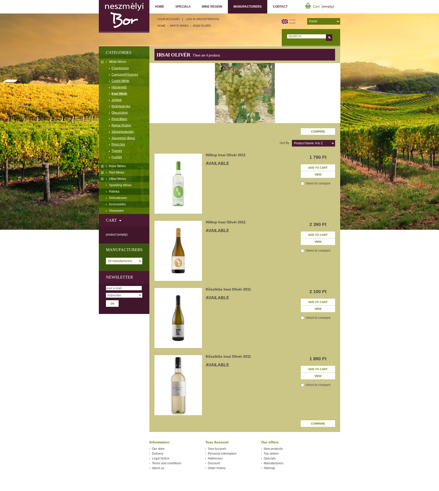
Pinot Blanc (119, 119)
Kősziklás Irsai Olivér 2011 (228, 289)
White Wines (117, 62)
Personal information (222, 453)
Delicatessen (118, 198)
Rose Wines (117, 166)
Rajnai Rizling (121, 125)
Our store (158, 449)
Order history (217, 468)
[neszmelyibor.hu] (124, 16)
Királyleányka (121, 106)
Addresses (215, 458)
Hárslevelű (119, 87)
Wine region (212, 6)
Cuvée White (120, 81)
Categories (118, 52)
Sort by (284, 143)
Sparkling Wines (120, 185)
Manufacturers (245, 7)
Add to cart (318, 167)
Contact (280, 6)
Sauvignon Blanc (123, 138)
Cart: (317, 6)
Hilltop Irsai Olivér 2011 (226, 155)
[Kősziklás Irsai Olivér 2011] (178, 318)
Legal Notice (160, 458)
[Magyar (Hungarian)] (292, 21)
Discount (214, 463)
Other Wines (117, 179)
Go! (329, 37)
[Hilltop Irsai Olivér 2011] (178, 184)
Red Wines (116, 172)
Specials (183, 6)
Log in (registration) (202, 19)
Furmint (117, 157)
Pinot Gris (118, 144)
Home (159, 6)
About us (158, 468)
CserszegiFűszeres (125, 74)
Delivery (157, 453)
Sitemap (269, 468)
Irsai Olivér (119, 93)
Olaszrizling (120, 112)
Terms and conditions (166, 463)
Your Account (168, 19)
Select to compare (318, 183)
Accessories (117, 204)
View (318, 174)
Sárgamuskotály (123, 132)
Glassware (116, 210)
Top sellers (271, 453)
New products (273, 449)
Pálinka (114, 191)
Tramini (117, 151)
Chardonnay (120, 68)
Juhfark (117, 100)
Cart (111, 220)
